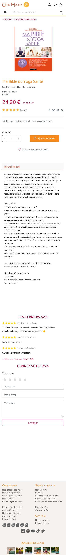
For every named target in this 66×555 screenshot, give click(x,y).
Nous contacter (42, 520)
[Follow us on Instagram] (28, 531)
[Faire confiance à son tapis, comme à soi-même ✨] (28, 550)
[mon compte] (49, 5)
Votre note (8, 373)
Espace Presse (42, 523)
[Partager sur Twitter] (53, 110)
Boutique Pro (41, 507)
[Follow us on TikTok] (38, 531)
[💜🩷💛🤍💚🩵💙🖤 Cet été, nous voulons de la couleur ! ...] (55, 550)
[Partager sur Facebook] (49, 110)
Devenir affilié (9, 519)
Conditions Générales (46, 498)
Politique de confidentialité (48, 502)
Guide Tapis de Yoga (12, 502)
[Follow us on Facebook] (23, 531)
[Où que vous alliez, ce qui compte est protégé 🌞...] (19, 550)
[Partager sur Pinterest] (57, 110)
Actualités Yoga (10, 510)
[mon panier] (61, 5)
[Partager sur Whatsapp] (62, 110)
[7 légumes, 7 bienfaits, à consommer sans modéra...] (37, 550)
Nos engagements (11, 492)
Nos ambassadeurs (11, 513)
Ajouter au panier (46, 138)
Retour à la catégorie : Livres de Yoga (20, 19)
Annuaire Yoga (9, 516)
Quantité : (6, 132)
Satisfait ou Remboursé (46, 496)
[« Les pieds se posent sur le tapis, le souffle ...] (46, 550)
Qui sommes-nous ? (12, 496)
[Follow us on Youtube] (33, 531)
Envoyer (33, 422)
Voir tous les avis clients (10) (19, 359)
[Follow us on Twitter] (43, 531)
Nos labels (7, 498)
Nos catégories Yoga (12, 490)
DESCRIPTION (12, 167)
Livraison (39, 492)
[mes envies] (55, 5)
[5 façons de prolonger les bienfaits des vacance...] (11, 550)
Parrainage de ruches (12, 507)
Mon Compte (41, 490)
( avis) (23, 110)
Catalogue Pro (42, 510)
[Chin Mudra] (15, 5)
